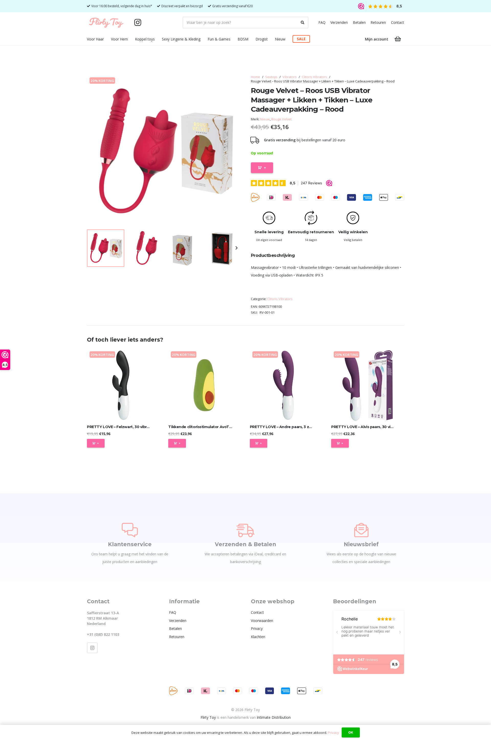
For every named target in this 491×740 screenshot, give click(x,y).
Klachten (258, 636)
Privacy (257, 628)
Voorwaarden (262, 620)
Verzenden (339, 22)
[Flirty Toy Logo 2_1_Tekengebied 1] (106, 22)
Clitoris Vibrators (314, 77)
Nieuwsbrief (361, 544)
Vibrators (290, 77)
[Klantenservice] (130, 530)
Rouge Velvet (281, 119)
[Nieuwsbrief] (361, 530)
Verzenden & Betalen (245, 544)
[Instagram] (137, 22)
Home (255, 77)
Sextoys (271, 77)
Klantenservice (130, 544)
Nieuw (265, 119)
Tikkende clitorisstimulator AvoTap (201, 427)
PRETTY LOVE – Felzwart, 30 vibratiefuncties (128, 427)
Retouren (378, 22)
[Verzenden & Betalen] (245, 530)
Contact (397, 22)
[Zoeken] (302, 22)
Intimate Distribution (274, 717)
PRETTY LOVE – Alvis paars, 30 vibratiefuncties (374, 427)
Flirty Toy (208, 717)
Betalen (359, 22)
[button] (107, 39)
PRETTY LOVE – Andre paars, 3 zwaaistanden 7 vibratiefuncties (308, 427)
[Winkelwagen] (398, 39)
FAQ (322, 22)
